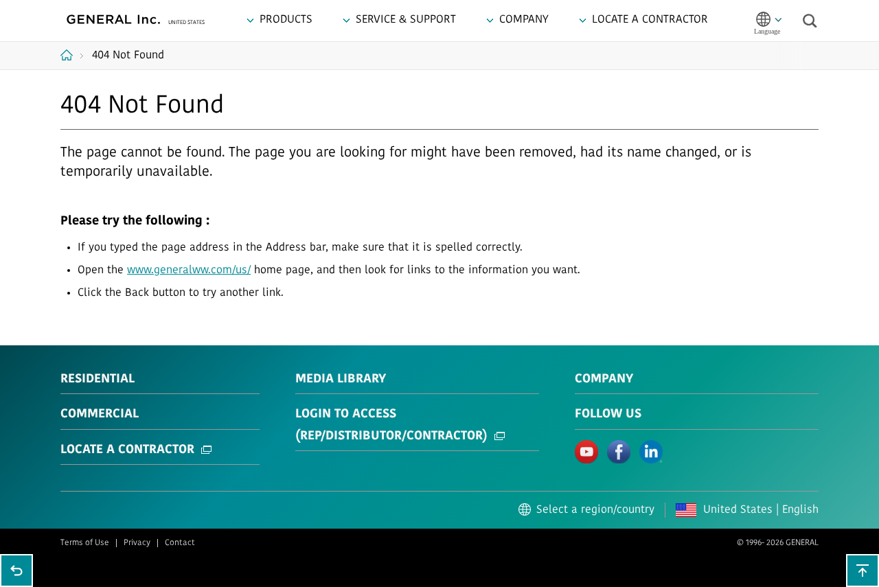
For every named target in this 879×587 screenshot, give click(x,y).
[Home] (71, 55)
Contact (180, 543)
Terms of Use (84, 543)
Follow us (608, 414)
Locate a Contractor (127, 450)
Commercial (99, 414)
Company (604, 379)
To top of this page (862, 570)
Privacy (137, 543)
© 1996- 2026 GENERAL (778, 543)
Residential (97, 379)
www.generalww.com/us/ (189, 270)
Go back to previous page (16, 570)
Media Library (340, 379)
